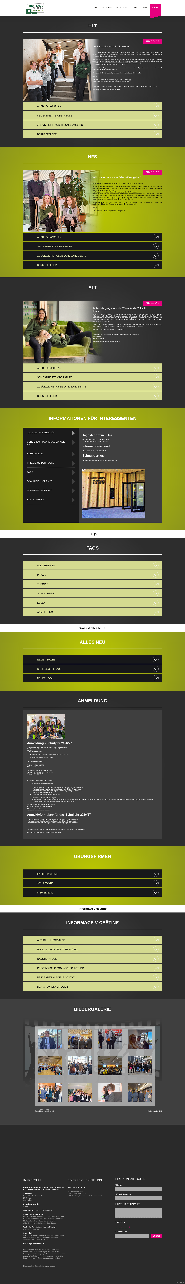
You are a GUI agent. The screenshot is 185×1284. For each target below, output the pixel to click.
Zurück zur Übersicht (155, 1111)
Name (118, 1185)
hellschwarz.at (180, 1282)
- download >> (65, 787)
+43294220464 (77, 1191)
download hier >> (46, 794)
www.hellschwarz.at (31, 1229)
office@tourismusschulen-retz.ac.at (88, 1196)
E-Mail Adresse (123, 1194)
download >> (60, 819)
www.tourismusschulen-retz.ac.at (38, 810)
